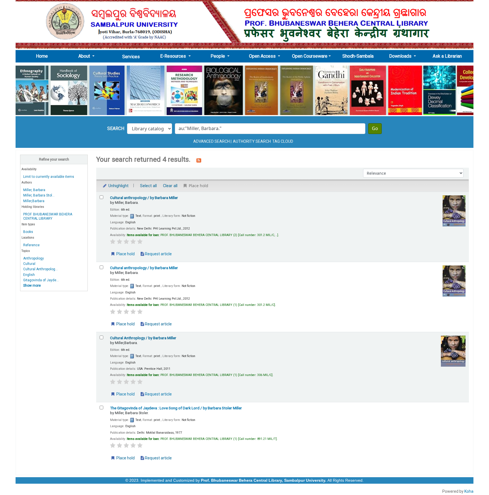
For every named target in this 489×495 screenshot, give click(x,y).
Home (43, 56)
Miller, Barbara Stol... (39, 195)
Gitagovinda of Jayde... (41, 280)
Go (375, 128)
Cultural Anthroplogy (143, 338)
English (29, 275)
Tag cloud (282, 141)
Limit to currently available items (48, 177)
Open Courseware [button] (309, 56)
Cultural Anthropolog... (40, 269)
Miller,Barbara (33, 201)
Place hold (125, 254)
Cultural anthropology (144, 197)
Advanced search (211, 141)
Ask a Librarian (447, 56)
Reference (31, 245)
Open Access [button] (263, 56)
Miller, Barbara (34, 190)
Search (115, 128)
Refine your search (54, 159)
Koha (468, 491)
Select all (148, 185)
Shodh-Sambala (358, 56)
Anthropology (33, 258)
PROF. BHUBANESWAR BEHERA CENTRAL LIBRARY (47, 216)
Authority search (252, 141)
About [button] (84, 56)
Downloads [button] (401, 56)
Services (131, 56)
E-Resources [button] (173, 56)
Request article (158, 254)
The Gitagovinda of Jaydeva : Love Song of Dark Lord (176, 408)
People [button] (218, 56)
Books (28, 232)
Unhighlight (117, 185)
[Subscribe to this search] (198, 160)
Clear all (170, 185)
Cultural (29, 264)
